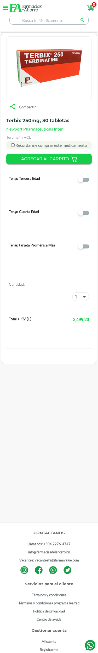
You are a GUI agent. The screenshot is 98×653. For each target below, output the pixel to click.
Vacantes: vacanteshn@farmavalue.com (49, 560)
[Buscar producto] (82, 20)
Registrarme (49, 650)
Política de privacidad (49, 611)
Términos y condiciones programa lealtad (49, 603)
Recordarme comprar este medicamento (51, 145)
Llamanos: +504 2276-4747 (49, 544)
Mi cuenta (49, 641)
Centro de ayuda (49, 619)
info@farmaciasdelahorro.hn (49, 552)
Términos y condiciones (49, 595)
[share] (12, 107)
